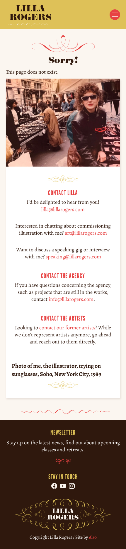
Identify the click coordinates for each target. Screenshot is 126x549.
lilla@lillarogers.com (63, 209)
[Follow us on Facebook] (54, 486)
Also (93, 537)
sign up (63, 460)
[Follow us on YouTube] (63, 486)
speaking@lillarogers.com (73, 256)
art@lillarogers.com (86, 232)
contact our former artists (67, 327)
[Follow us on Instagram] (72, 486)
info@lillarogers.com (71, 299)
